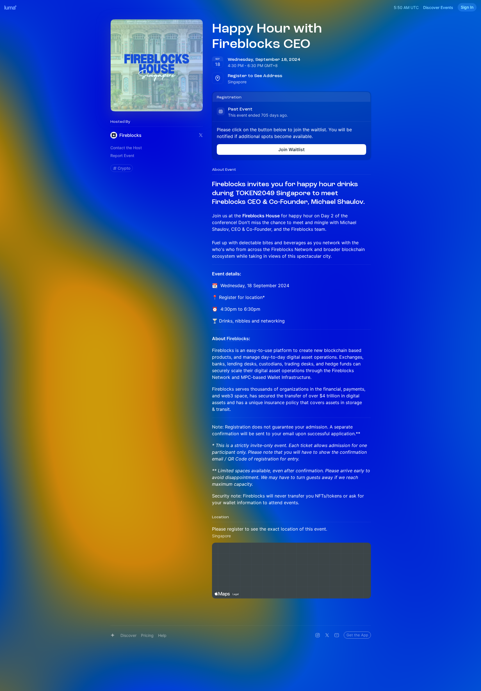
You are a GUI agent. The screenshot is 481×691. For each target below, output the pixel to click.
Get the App (357, 635)
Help (162, 635)
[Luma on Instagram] (317, 635)
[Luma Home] (10, 7)
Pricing (147, 635)
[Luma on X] (327, 635)
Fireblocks (238, 338)
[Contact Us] (336, 635)
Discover (128, 635)
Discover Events (438, 7)
